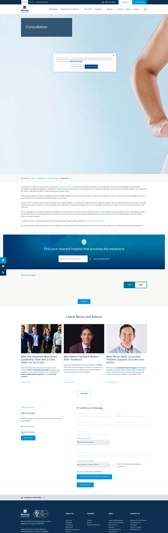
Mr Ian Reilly (137, 370)
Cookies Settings (77, 66)
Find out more (26, 382)
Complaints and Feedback (135, 524)
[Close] (113, 55)
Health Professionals (42, 2)
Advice (89, 520)
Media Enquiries (135, 529)
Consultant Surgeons (65, 187)
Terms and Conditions (116, 523)
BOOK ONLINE (139, 2)
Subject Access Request (138, 520)
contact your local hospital (96, 221)
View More (84, 301)
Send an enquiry (135, 527)
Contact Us (125, 2)
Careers (31, 2)
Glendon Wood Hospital (124, 370)
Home (34, 178)
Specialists (69, 527)
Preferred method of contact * (86, 461)
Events (89, 523)
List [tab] (129, 285)
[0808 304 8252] (3, 273)
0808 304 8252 (110, 2)
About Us (69, 520)
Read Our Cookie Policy (76, 61)
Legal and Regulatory (116, 520)
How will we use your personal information (94, 477)
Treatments (41, 178)
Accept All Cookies (91, 66)
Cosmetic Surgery (53, 178)
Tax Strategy (113, 532)
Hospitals (69, 523)
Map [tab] (141, 285)
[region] (84, 62)
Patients (24, 2)
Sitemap (111, 527)
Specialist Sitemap (115, 529)
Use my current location (101, 259)
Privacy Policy (113, 525)
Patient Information (93, 525)
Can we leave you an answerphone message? (129, 465)
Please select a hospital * (84, 438)
